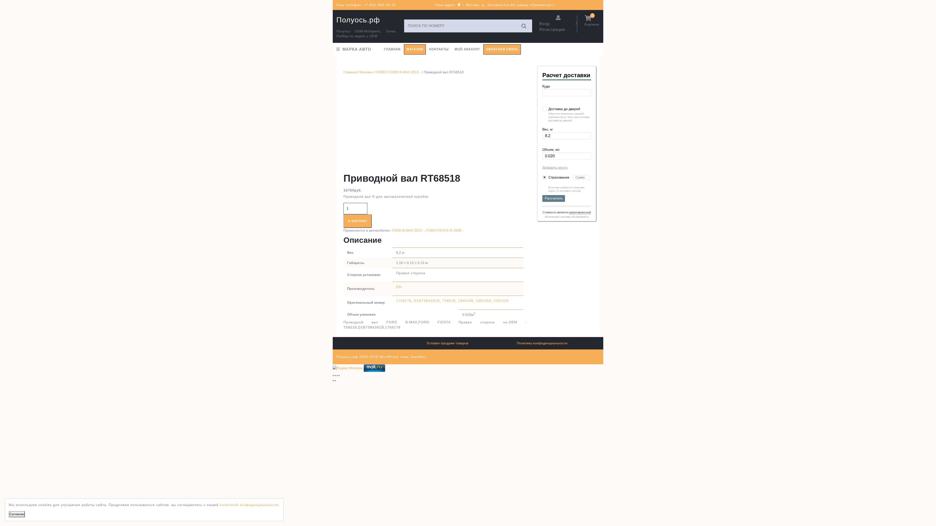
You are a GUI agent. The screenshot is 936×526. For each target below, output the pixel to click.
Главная (392, 49)
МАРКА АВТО (356, 49)
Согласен (16, 514)
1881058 (483, 301)
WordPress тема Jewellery (403, 357)
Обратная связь (502, 49)
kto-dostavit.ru (580, 216)
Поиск (524, 26)
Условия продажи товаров (447, 343)
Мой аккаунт (467, 49)
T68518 (449, 301)
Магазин (415, 49)
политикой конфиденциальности (249, 505)
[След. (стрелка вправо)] (335, 380)
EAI (399, 287)
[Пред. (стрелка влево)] (333, 380)
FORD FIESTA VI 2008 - (444, 230)
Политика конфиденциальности (542, 343)
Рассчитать (554, 198)
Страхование (559, 177)
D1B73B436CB (427, 301)
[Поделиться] (337, 375)
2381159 (501, 301)
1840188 (465, 301)
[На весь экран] (335, 375)
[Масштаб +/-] (333, 375)
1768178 (403, 301)
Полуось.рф (358, 20)
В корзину (357, 221)
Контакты (439, 49)
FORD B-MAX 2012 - (405, 72)
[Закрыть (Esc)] (339, 375)
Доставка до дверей (564, 109)
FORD (381, 72)
